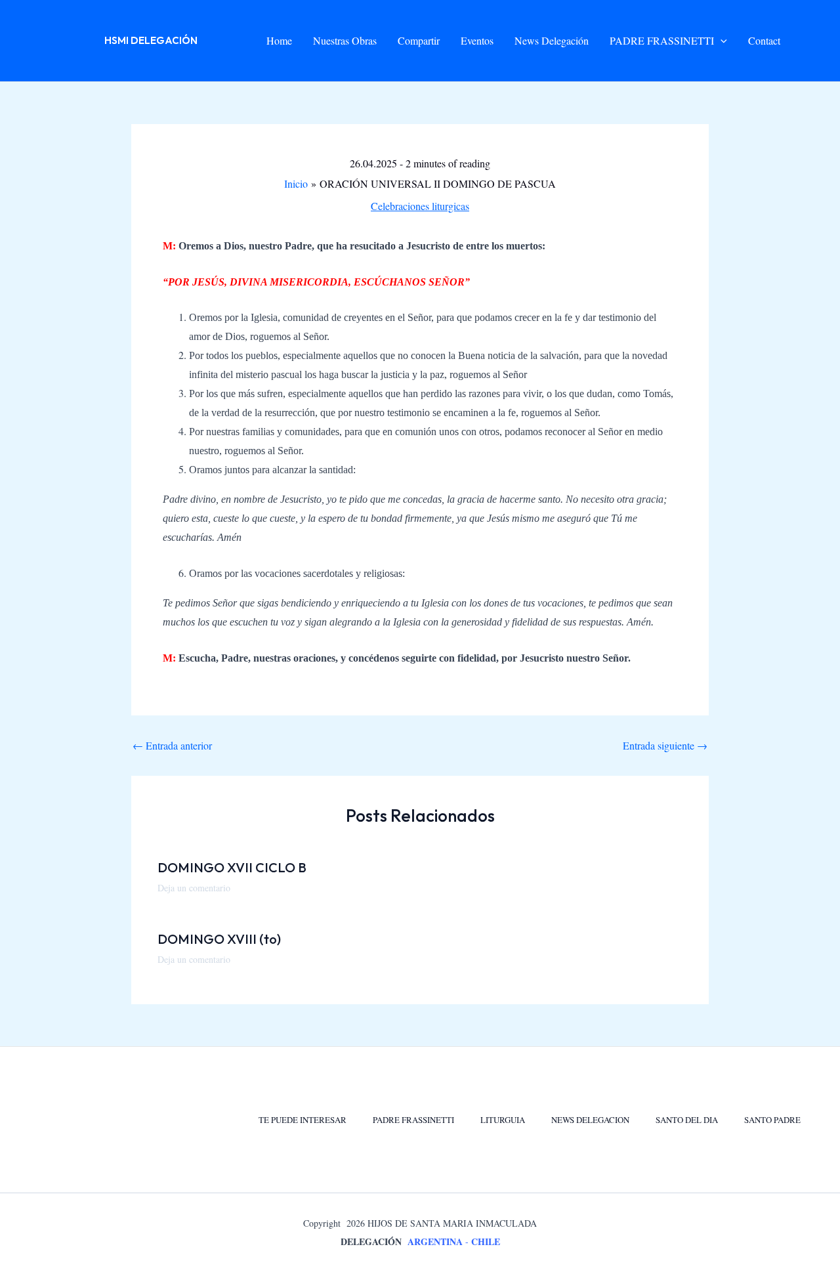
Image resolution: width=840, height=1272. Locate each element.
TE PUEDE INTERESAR (302, 1120)
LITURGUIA (502, 1120)
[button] (720, 41)
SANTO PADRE (772, 1120)
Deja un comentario (194, 887)
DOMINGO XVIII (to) (219, 939)
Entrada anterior (172, 745)
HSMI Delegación (151, 40)
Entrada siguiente (665, 745)
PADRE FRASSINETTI (413, 1120)
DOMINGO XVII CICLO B (232, 867)
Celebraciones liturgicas (420, 206)
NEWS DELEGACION (590, 1120)
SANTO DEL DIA (687, 1120)
